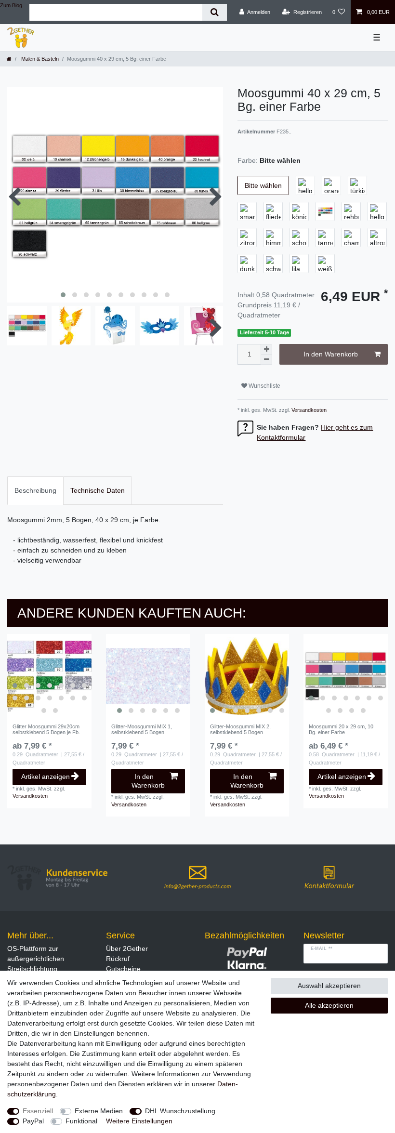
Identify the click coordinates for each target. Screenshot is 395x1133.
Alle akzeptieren (329, 1005)
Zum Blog (11, 5)
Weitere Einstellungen (139, 1121)
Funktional (81, 1121)
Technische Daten (97, 490)
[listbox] (49, 676)
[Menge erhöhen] (266, 349)
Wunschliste (263, 385)
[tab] (35, 490)
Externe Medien (99, 1111)
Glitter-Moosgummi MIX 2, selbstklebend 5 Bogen (240, 729)
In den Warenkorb (330, 354)
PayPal (33, 1121)
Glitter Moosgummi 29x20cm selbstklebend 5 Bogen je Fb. (46, 729)
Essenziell (38, 1111)
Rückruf (118, 958)
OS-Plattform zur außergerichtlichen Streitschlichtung (35, 959)
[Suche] (214, 12)
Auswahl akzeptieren (329, 985)
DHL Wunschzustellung (180, 1111)
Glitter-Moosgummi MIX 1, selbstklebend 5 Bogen (141, 729)
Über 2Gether (127, 948)
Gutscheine (123, 969)
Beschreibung (35, 490)
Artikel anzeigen (45, 776)
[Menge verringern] (266, 360)
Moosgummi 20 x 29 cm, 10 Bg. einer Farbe (341, 729)
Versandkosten (308, 410)
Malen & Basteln (39, 59)
